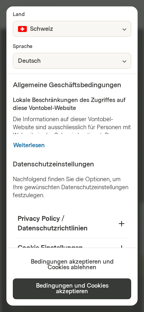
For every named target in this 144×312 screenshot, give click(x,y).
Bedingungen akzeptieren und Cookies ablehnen (72, 264)
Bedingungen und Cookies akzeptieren (72, 288)
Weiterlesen (29, 145)
